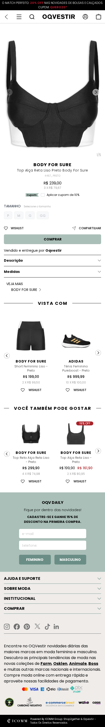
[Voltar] (6, 16)
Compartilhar (90, 228)
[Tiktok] (47, 626)
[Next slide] (98, 352)
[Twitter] (37, 627)
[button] (96, 92)
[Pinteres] (27, 626)
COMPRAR (53, 239)
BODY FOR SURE (52, 165)
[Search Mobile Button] (31, 16)
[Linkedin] (56, 626)
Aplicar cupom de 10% (63, 195)
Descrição (13, 260)
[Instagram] (7, 627)
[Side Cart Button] (98, 16)
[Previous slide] (7, 355)
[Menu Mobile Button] (19, 16)
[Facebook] (16, 626)
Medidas (12, 271)
